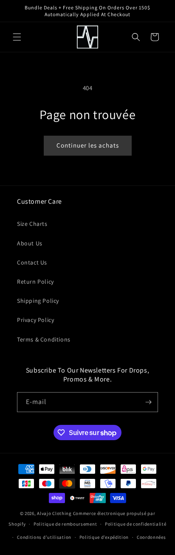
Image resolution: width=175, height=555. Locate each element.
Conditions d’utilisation (44, 537)
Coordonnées (151, 537)
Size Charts (32, 224)
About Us (29, 243)
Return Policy (35, 281)
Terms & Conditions (44, 339)
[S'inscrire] (148, 402)
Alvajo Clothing (54, 513)
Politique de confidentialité (136, 524)
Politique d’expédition (104, 537)
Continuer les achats (87, 145)
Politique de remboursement (65, 524)
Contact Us (32, 262)
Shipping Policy (38, 301)
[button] (17, 37)
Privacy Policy (35, 320)
